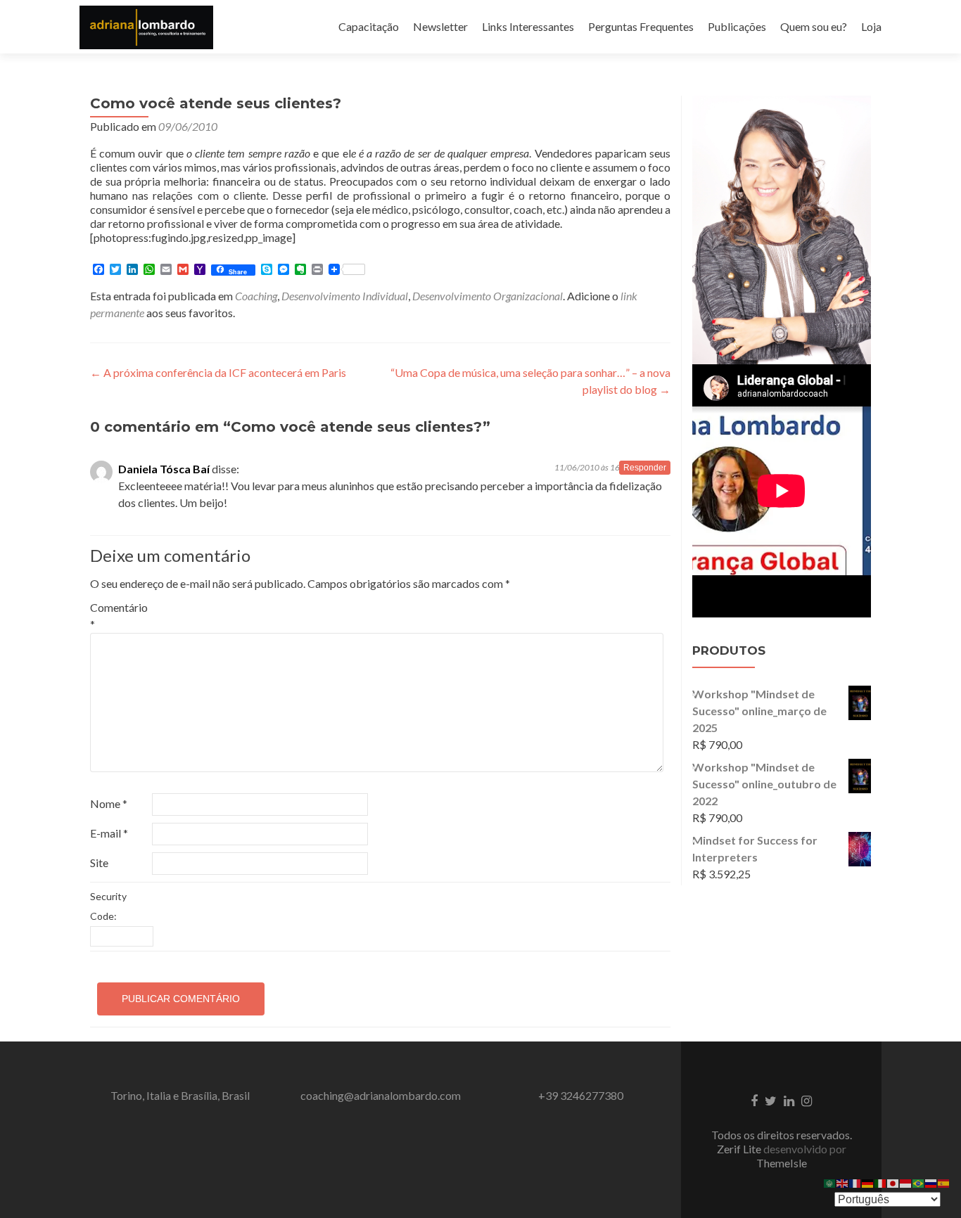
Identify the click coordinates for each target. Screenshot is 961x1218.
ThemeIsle (781, 1162)
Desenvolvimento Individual (344, 295)
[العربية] (830, 1181)
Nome (108, 803)
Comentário (119, 616)
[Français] (855, 1181)
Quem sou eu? (813, 26)
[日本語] (893, 1181)
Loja (871, 26)
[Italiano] (880, 1181)
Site (99, 862)
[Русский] (931, 1181)
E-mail (109, 833)
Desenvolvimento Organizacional (487, 295)
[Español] (944, 1181)
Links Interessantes (528, 26)
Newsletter (440, 26)
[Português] (918, 1181)
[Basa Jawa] (906, 1181)
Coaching (256, 295)
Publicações (737, 26)
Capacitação (368, 26)
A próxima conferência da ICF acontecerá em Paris (218, 372)
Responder (644, 468)
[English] (842, 1181)
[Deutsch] (868, 1181)
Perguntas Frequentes (641, 26)
